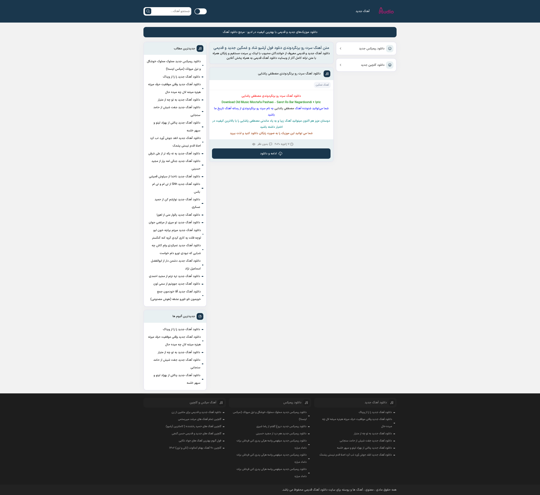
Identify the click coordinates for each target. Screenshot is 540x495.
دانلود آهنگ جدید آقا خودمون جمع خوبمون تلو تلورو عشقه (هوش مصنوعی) (175, 295)
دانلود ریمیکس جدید (372, 48)
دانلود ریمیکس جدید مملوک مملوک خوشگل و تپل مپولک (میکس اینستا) (174, 65)
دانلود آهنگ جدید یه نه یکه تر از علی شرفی (174, 153)
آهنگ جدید (363, 11)
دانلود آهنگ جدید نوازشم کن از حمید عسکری (177, 203)
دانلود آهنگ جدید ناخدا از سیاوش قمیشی (174, 176)
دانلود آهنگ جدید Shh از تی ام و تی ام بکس (176, 188)
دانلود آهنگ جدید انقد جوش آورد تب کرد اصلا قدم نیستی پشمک (175, 142)
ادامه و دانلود (268, 153)
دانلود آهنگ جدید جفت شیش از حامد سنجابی (176, 111)
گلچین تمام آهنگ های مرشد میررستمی (199, 419)
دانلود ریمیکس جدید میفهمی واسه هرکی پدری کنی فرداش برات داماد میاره (271, 444)
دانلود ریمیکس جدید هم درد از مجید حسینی (281, 434)
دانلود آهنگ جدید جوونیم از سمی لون (176, 284)
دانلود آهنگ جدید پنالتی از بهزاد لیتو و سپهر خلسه (177, 127)
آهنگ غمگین (322, 85)
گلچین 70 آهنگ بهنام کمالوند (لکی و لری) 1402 (195, 448)
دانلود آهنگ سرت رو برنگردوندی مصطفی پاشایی (289, 73)
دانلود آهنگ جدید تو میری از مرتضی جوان (174, 222)
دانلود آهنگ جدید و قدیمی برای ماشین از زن (196, 412)
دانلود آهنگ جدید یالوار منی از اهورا (178, 215)
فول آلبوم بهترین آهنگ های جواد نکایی (200, 441)
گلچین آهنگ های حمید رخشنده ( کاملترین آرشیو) (193, 426)
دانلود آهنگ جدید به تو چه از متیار (179, 100)
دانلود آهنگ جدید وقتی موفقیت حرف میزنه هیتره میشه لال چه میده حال (174, 88)
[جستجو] (148, 11)
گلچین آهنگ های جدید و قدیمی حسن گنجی (196, 434)
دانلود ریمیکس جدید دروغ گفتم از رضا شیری (281, 426)
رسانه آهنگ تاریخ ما (227, 108)
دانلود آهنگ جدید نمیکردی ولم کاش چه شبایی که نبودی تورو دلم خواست (176, 249)
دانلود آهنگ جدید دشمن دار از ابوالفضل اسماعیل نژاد (176, 265)
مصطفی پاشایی (284, 108)
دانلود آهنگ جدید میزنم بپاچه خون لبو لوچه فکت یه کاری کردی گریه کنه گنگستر (176, 234)
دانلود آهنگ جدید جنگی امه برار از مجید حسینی (175, 165)
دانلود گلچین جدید (373, 65)
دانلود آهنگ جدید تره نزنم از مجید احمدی (174, 276)
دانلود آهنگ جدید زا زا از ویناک (181, 77)
